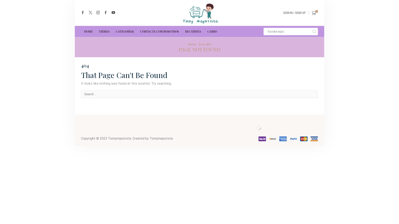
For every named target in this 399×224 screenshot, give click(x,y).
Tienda (104, 31)
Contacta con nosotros (159, 31)
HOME (88, 31)
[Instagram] (98, 13)
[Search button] (314, 31)
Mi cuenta (193, 31)
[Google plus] (105, 13)
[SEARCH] (314, 94)
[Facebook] (83, 13)
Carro (212, 31)
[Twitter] (90, 13)
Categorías (125, 31)
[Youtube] (113, 13)
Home (192, 44)
